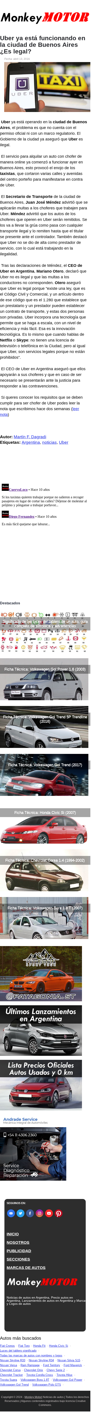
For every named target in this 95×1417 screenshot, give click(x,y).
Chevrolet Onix (33, 1370)
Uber (63, 442)
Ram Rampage (30, 1365)
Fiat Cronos (7, 1345)
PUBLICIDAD (19, 1251)
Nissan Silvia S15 (68, 1360)
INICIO (13, 1234)
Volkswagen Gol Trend (14, 1384)
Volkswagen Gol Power (67, 1379)
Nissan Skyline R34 (41, 1360)
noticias (49, 442)
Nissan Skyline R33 (12, 1360)
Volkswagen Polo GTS (46, 1384)
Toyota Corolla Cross (39, 1375)
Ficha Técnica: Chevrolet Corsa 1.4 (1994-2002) (45, 860)
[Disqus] (45, 537)
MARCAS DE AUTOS (26, 1267)
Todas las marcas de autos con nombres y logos (31, 1355)
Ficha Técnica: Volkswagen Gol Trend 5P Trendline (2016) (45, 719)
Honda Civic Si (58, 1345)
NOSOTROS (18, 1242)
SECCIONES (18, 1259)
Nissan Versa (8, 1365)
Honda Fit (39, 1345)
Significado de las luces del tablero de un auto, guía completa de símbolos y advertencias (45, 623)
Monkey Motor (33, 1397)
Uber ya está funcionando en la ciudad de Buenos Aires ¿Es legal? (42, 45)
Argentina (31, 442)
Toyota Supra (8, 1379)
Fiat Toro (24, 1345)
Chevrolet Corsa (10, 1370)
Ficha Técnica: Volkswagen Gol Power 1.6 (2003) (45, 669)
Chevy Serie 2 (56, 1370)
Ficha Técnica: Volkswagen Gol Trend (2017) (45, 765)
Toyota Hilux (64, 1375)
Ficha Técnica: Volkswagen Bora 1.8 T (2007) (45, 908)
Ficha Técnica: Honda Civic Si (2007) (45, 812)
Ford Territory (51, 1365)
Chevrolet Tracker (11, 1375)
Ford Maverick (73, 1365)
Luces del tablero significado (18, 1350)
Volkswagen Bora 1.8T (35, 1379)
